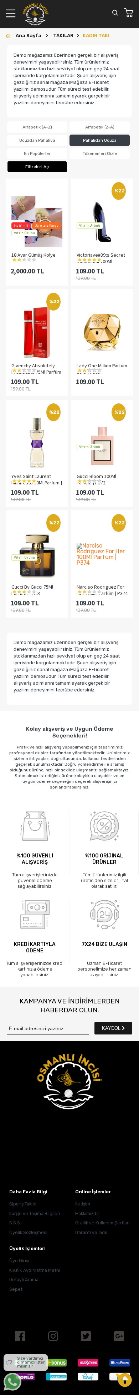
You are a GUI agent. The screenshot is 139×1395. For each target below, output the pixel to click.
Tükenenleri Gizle (100, 153)
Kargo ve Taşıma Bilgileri (34, 1213)
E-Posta (20, 1165)
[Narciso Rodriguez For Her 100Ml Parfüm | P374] (102, 554)
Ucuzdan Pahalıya (37, 140)
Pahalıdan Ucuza (100, 140)
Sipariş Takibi (22, 1204)
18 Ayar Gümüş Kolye (33, 255)
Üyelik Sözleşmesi (28, 1232)
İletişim (82, 1204)
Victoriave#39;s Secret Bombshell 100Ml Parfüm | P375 (101, 258)
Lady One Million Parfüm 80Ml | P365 (102, 368)
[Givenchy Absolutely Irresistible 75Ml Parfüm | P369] (36, 333)
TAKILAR (63, 35)
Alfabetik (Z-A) (99, 127)
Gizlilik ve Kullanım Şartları (102, 1222)
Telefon (20, 1143)
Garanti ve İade (91, 1232)
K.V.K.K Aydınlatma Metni (34, 1270)
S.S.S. (15, 1222)
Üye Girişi (19, 1260)
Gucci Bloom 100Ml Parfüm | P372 (96, 479)
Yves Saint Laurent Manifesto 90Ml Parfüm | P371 (36, 479)
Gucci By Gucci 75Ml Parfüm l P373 (32, 590)
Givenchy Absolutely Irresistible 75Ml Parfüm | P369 (36, 368)
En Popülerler (37, 153)
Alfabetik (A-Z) (37, 127)
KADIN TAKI (96, 35)
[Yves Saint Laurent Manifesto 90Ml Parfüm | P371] (36, 444)
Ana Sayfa (29, 35)
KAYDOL (112, 1028)
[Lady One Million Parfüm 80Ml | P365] (102, 333)
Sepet (15, 1289)
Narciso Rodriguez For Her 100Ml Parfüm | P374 (102, 590)
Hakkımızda (87, 1213)
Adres (22, 1120)
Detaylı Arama (23, 1279)
